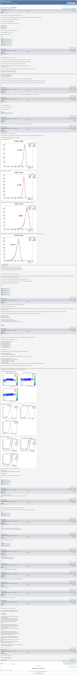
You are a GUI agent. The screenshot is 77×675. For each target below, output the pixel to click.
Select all (4, 265)
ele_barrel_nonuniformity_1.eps (10, 112)
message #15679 (15, 501)
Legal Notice (38, 671)
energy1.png (7, 288)
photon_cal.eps (8, 513)
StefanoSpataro (4, 90)
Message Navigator (12, 8)
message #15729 (9, 583)
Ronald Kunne (3, 301)
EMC (10, 7)
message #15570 (9, 50)
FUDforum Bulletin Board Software (40, 673)
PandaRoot (7, 7)
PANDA (4, 7)
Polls (8, 8)
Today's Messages (5, 8)
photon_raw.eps (8, 545)
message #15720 (9, 501)
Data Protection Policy (43, 671)
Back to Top (38, 665)
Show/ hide (7, 265)
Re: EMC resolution (4, 50)
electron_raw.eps (8, 543)
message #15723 (9, 535)
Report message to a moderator (72, 47)
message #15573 (9, 89)
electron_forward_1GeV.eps (9, 40)
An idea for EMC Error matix (71, 664)
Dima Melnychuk (4, 51)
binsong (3, 502)
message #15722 (15, 535)
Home (1, 7)
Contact (32, 671)
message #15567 (15, 50)
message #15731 (9, 592)
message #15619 (9, 128)
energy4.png (7, 294)
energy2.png (7, 290)
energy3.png (7, 292)
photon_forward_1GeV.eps (9, 44)
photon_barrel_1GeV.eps (9, 42)
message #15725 (9, 551)
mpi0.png (7, 483)
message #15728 (15, 583)
